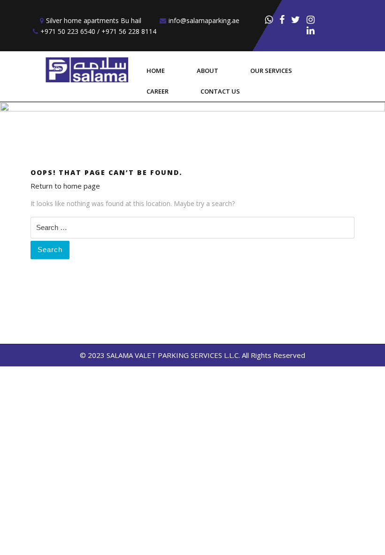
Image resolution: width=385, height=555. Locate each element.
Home (155, 70)
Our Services (271, 70)
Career (157, 91)
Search (50, 250)
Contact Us (220, 91)
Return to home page (65, 185)
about (207, 70)
